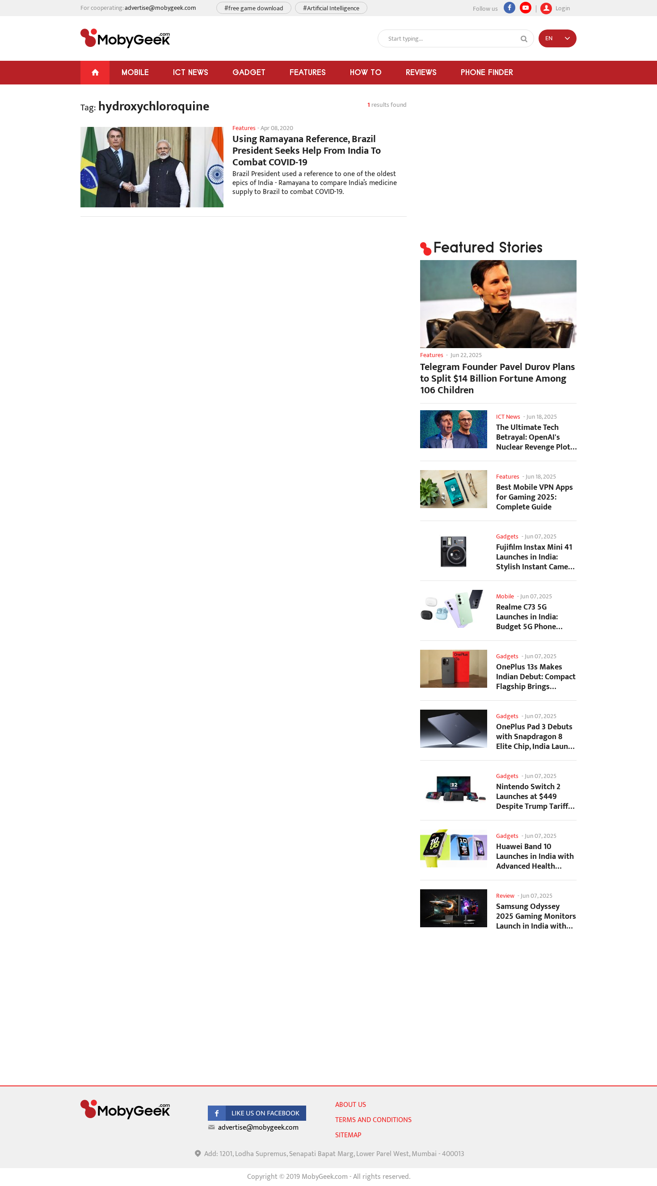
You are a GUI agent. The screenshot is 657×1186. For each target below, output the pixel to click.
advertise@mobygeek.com (160, 8)
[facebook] (257, 1119)
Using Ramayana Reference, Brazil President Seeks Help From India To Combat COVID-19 (306, 151)
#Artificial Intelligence (331, 8)
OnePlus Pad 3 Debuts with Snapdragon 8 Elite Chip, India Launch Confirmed (536, 736)
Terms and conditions (373, 1120)
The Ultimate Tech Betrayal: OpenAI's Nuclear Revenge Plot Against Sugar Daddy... (535, 437)
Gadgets (507, 536)
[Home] (95, 72)
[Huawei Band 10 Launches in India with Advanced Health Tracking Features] (453, 848)
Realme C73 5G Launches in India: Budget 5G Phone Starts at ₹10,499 (527, 616)
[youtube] (525, 7)
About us (350, 1105)
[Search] (524, 39)
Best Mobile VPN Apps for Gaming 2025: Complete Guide (534, 497)
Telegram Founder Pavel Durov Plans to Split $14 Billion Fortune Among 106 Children (497, 379)
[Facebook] (509, 7)
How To (366, 72)
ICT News (190, 72)
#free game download (253, 8)
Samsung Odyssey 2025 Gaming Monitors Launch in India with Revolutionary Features (536, 916)
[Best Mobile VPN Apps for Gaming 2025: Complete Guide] (453, 489)
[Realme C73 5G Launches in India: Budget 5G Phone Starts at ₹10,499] (453, 609)
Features (308, 72)
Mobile (135, 72)
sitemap (348, 1135)
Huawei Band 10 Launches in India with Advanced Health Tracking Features (535, 856)
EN (548, 38)
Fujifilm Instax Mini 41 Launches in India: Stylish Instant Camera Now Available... (535, 557)
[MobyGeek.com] (125, 38)
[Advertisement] (243, 294)
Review (505, 896)
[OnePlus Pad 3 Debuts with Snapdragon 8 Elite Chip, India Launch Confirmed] (453, 729)
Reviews (421, 72)
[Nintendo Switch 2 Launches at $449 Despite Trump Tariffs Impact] (453, 788)
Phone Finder (487, 72)
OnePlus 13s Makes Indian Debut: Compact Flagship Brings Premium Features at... (536, 676)
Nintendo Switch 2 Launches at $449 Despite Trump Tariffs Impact (534, 796)
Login (562, 7)
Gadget (248, 72)
